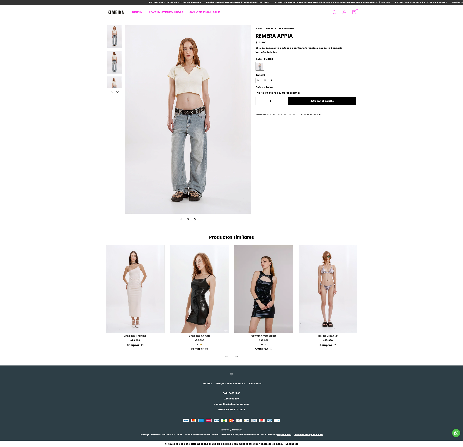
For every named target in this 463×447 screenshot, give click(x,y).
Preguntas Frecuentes (230, 383)
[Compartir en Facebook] (181, 219)
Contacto (255, 383)
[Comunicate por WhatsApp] (456, 433)
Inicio (259, 28)
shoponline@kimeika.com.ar (231, 404)
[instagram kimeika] (231, 374)
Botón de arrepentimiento (308, 435)
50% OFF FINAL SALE (204, 12)
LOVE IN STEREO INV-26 (166, 12)
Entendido (291, 444)
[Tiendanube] (231, 430)
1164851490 (231, 398)
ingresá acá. (284, 435)
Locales (207, 383)
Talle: (260, 75)
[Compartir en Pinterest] (195, 219)
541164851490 (231, 393)
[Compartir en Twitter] (188, 219)
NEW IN (137, 12)
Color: (264, 59)
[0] (352, 13)
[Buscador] (334, 13)
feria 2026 (270, 28)
